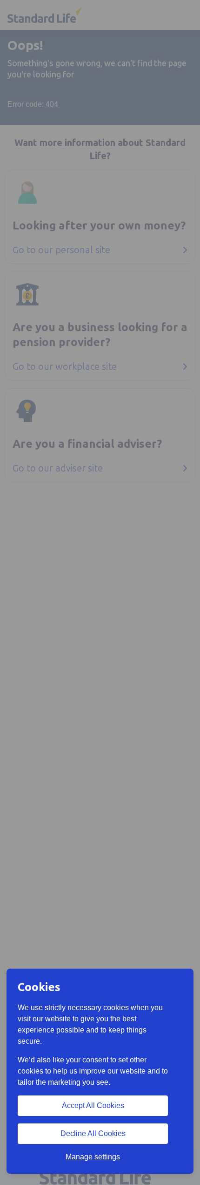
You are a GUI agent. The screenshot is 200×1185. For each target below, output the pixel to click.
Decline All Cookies (93, 1133)
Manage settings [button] (93, 1157)
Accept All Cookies (93, 1105)
